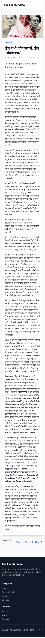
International (8, 592)
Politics (5, 588)
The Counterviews (14, 4)
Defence (5, 596)
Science (5, 600)
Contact (5, 619)
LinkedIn (39, 542)
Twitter (19, 542)
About (4, 615)
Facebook (29, 542)
